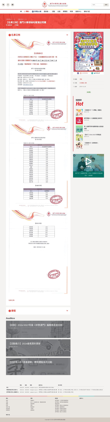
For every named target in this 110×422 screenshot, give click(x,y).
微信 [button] (89, 92)
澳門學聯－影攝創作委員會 (60, 410)
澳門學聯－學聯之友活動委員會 (61, 405)
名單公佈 (9, 25)
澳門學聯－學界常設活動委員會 (61, 402)
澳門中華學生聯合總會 (55, 4)
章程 (17, 25)
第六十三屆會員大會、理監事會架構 (38, 402)
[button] (3, 4)
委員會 (46, 11)
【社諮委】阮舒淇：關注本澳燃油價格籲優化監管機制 (21, 11)
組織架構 (32, 403)
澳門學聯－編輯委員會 (59, 407)
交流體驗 (81, 83)
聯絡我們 (32, 407)
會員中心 (78, 11)
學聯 (27, 11)
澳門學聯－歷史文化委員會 (60, 411)
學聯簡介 (32, 400)
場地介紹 (87, 11)
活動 (53, 11)
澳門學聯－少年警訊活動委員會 (61, 400)
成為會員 (8, 408)
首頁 (7, 400)
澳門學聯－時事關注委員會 (60, 408)
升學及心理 (37, 11)
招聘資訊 (8, 410)
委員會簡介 (57, 403)
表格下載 (8, 407)
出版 (58, 11)
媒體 (7, 403)
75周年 (32, 408)
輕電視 (65, 11)
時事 (71, 11)
